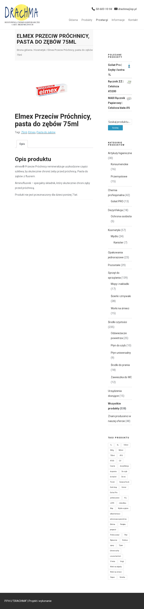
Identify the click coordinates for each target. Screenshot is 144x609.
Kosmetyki (40, 50)
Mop (111, 508)
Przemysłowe (119, 176)
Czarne (112, 466)
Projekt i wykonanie (40, 600)
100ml (126, 445)
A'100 (112, 461)
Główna (73, 19)
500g (112, 450)
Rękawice (113, 540)
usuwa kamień (115, 556)
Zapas (112, 577)
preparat (113, 530)
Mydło (114, 236)
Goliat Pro (113, 492)
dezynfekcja (124, 466)
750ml (112, 455)
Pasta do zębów (46, 132)
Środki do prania (120, 364)
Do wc (123, 477)
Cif (120, 461)
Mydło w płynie (123, 508)
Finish (112, 482)
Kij (125, 498)
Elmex (31, 132)
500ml (120, 450)
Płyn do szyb (118, 345)
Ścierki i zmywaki (121, 296)
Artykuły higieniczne (120, 153)
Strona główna (24, 50)
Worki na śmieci (120, 308)
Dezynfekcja (115, 210)
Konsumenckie (119, 164)
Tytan (121, 545)
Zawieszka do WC (121, 377)
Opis (22, 143)
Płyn (125, 535)
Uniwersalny (114, 551)
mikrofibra (122, 503)
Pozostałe (114, 265)
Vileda (112, 561)
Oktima (112, 524)
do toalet (113, 477)
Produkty (87, 19)
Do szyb (124, 471)
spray (112, 545)
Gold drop (113, 487)
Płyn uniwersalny (121, 352)
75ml (24, 132)
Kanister (118, 242)
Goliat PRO (117, 201)
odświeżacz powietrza (118, 519)
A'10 (121, 455)
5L (118, 445)
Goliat (124, 487)
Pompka (123, 524)
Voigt (122, 561)
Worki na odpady (116, 567)
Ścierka (122, 577)
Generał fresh (124, 482)
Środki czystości (117, 322)
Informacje (118, 19)
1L (111, 445)
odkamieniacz (115, 514)
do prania (113, 471)
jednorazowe (114, 498)
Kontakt (133, 19)
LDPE (112, 503)
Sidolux (125, 540)
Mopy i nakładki (120, 283)
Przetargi (102, 19)
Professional (114, 535)
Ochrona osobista (121, 216)
